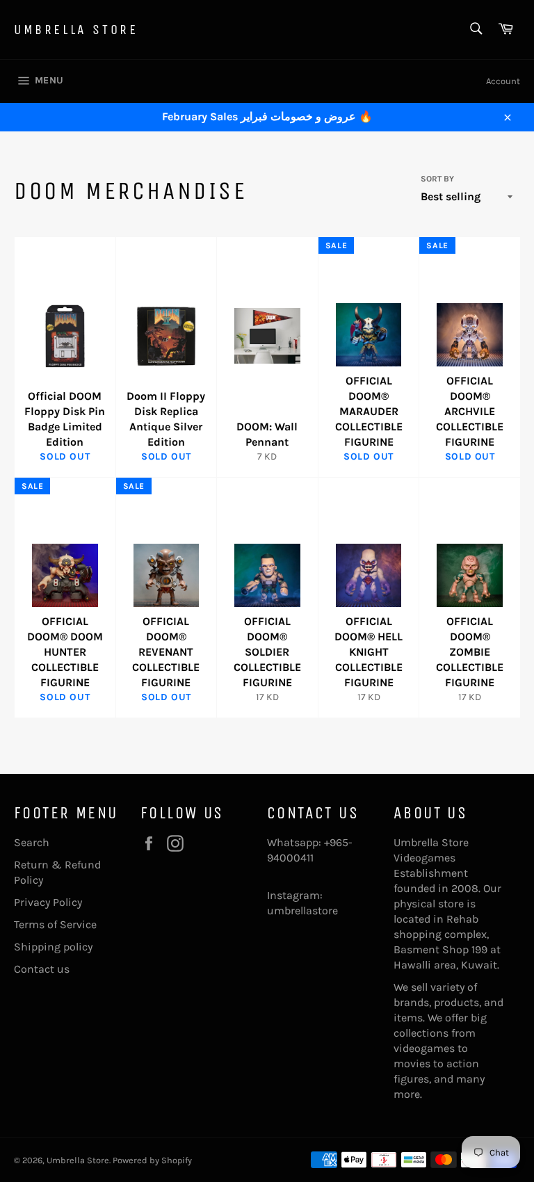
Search (31, 842)
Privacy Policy (48, 902)
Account (503, 81)
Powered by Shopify (152, 1160)
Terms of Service (55, 924)
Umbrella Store (76, 30)
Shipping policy (53, 946)
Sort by (437, 179)
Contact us (42, 968)
